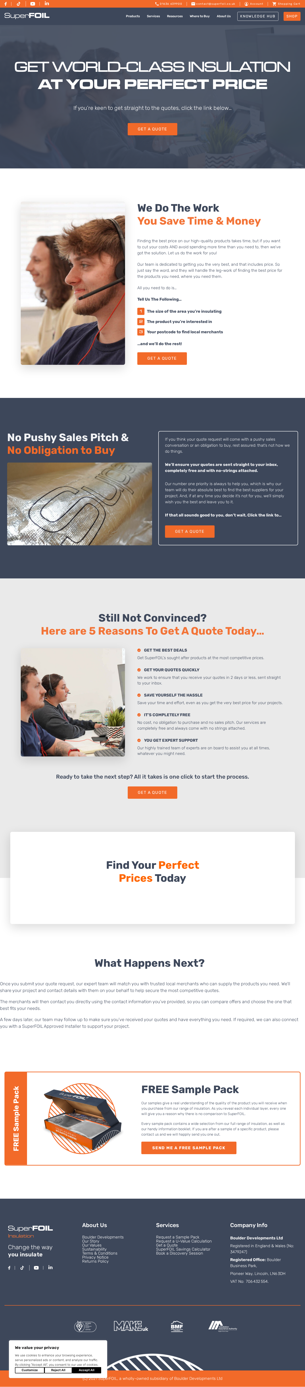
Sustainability (94, 1249)
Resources (175, 16)
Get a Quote (167, 1245)
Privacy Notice (95, 1257)
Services (153, 16)
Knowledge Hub (258, 16)
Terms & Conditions (99, 1253)
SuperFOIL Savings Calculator (183, 1249)
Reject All (58, 1370)
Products (133, 16)
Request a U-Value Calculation (184, 1241)
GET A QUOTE (152, 129)
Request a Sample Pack (177, 1237)
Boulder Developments (103, 1237)
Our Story (90, 1241)
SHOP (292, 16)
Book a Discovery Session (179, 1253)
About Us (224, 16)
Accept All (86, 1370)
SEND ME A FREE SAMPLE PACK (189, 1147)
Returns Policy (95, 1261)
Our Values (92, 1245)
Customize (30, 1370)
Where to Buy (200, 16)
